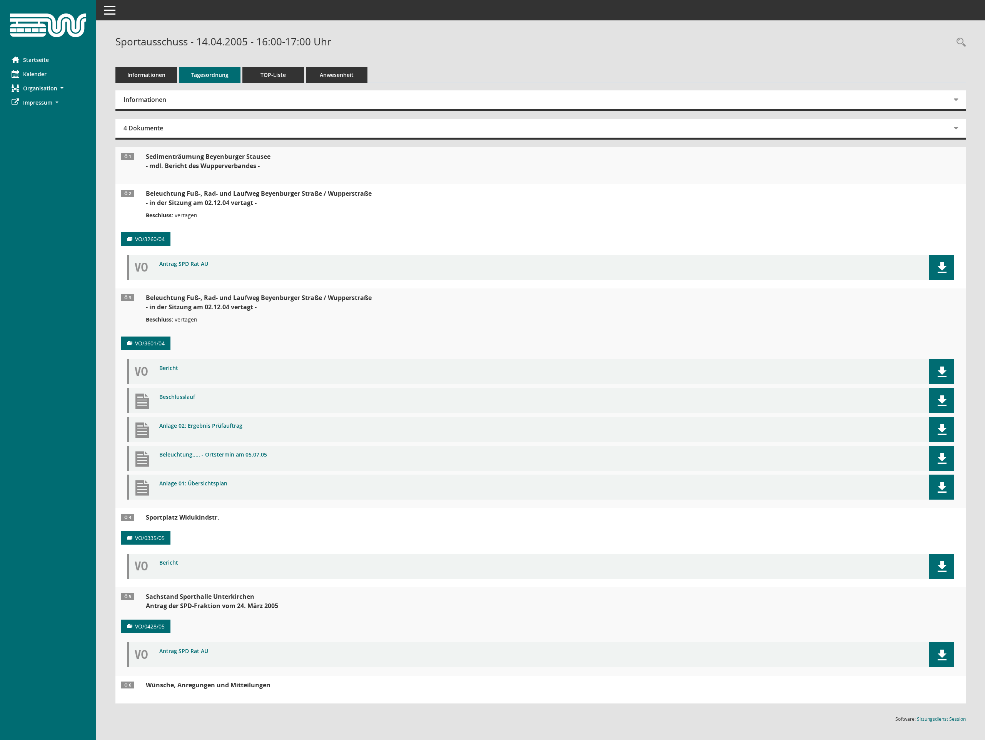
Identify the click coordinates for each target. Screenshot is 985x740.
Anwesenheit (337, 74)
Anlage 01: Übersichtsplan (193, 483)
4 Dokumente (143, 128)
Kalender (35, 74)
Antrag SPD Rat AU (183, 264)
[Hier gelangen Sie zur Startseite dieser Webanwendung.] (48, 25)
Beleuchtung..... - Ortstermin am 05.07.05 (213, 455)
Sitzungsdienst (941, 719)
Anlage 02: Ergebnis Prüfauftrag (200, 426)
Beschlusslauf (177, 397)
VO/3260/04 (150, 239)
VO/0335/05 (150, 538)
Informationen (146, 74)
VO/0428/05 (150, 626)
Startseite (36, 59)
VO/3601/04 (150, 343)
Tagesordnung (210, 74)
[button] (48, 88)
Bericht (168, 368)
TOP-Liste (273, 74)
